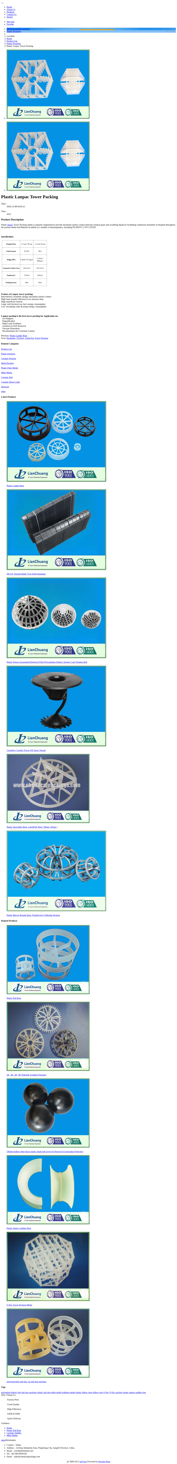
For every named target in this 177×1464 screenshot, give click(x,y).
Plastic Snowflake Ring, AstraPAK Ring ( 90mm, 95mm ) (32, 827)
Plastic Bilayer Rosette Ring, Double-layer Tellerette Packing (33, 915)
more (3, 1440)
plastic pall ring (44, 1392)
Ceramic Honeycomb (10, 382)
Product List (12, 41)
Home (9, 7)
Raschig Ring (104, 1461)
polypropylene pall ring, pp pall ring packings (26, 1382)
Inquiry (10, 17)
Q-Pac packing (115, 1392)
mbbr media (56, 1392)
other (3, 391)
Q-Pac (106, 1392)
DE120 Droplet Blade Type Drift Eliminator (26, 574)
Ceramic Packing (8, 358)
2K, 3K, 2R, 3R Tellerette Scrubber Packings (26, 1075)
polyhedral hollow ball (11, 1392)
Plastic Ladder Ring (18, 336)
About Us (11, 9)
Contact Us (11, 14)
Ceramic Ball (7, 377)
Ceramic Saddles (14, 1433)
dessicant (5, 387)
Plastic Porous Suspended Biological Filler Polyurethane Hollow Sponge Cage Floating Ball (47, 662)
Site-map (10, 21)
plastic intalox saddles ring (134, 1392)
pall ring (83, 1461)
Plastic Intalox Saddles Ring (19, 1228)
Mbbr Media (6, 372)
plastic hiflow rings (84, 1392)
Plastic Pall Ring (14, 998)
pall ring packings (29, 1392)
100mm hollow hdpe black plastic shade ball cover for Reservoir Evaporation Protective (45, 1151)
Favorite (10, 24)
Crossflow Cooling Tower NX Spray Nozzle (26, 750)
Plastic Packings (14, 43)
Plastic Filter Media (9, 368)
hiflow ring (98, 1392)
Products (10, 12)
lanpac (10, 225)
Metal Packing (7, 363)
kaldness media (68, 1392)
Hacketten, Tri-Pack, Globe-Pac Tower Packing (27, 338)
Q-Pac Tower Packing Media (19, 1305)
